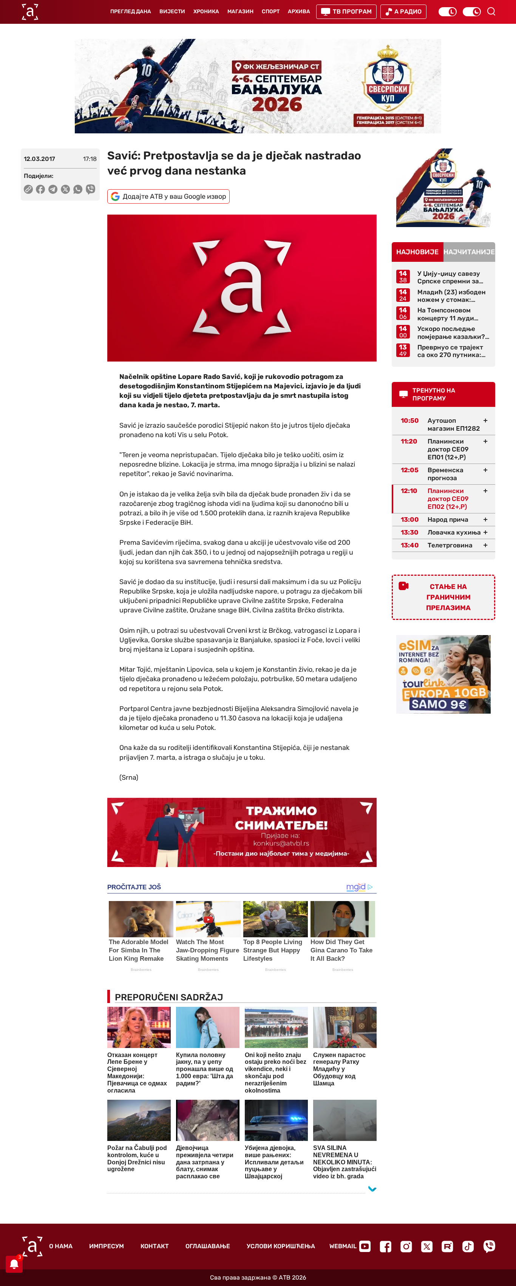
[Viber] (489, 1246)
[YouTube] (365, 1246)
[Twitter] (427, 1246)
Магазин (240, 11)
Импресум (106, 1246)
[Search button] (491, 11)
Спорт (271, 11)
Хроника (206, 11)
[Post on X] (65, 189)
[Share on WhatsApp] (78, 189)
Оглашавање (207, 1246)
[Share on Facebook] (40, 189)
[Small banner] (443, 187)
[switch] (448, 11)
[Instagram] (406, 1246)
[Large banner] (258, 86)
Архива (299, 11)
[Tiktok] (468, 1246)
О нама (61, 1246)
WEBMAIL (343, 1246)
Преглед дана (130, 11)
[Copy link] (28, 189)
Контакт (155, 1246)
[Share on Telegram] (53, 189)
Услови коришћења (281, 1246)
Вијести (172, 11)
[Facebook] (385, 1246)
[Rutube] (447, 1246)
